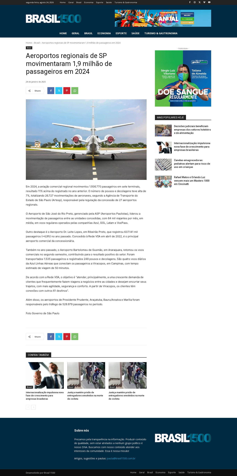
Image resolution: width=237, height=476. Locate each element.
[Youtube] (209, 3)
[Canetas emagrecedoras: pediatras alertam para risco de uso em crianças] (163, 164)
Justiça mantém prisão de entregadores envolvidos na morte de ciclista (85, 395)
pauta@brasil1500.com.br (121, 458)
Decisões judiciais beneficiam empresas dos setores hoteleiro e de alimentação (192, 129)
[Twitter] (200, 3)
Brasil (37, 42)
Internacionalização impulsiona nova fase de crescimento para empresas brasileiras (45, 395)
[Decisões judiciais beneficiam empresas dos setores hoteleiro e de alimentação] (163, 130)
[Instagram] (195, 3)
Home (29, 42)
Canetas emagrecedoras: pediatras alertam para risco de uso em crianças (192, 163)
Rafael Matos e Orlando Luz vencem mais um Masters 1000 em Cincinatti (191, 180)
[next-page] (33, 407)
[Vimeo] (204, 3)
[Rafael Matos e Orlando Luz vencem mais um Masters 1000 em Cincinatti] (163, 181)
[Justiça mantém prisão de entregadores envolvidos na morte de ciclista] (86, 375)
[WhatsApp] (74, 90)
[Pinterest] (66, 90)
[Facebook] (190, 3)
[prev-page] (28, 407)
